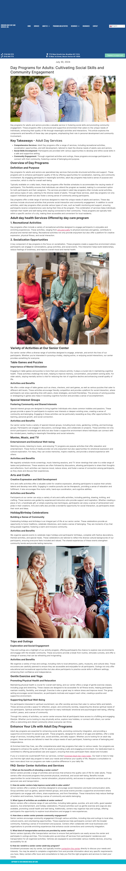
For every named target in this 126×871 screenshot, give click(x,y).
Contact (95, 26)
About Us (45, 26)
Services (36, 26)
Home (29, 26)
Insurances (86, 26)
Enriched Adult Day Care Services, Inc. (8, 26)
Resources (74, 26)
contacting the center (70, 848)
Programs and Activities (60, 26)
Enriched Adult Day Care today (77, 756)
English (114, 26)
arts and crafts (63, 230)
